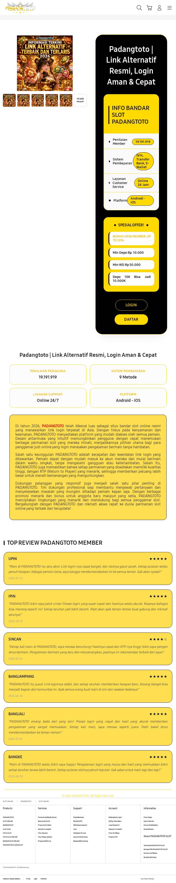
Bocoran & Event (44, 821)
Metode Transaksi (44, 829)
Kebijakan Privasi (79, 833)
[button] (149, 7)
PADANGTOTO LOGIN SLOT (13, 845)
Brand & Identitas (150, 857)
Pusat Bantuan (78, 817)
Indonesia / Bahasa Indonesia (11, 879)
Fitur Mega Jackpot (45, 837)
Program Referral (44, 841)
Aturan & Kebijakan (151, 825)
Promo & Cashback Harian (47, 817)
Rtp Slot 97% (77, 821)
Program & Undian (44, 825)
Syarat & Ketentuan (80, 837)
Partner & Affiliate (150, 853)
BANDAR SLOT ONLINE (11, 841)
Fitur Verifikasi (114, 833)
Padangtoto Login (115, 817)
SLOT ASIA (7, 829)
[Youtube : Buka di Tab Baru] (171, 879)
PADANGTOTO (8, 817)
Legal (35, 879)
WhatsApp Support (80, 825)
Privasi (28, 879)
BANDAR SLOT (8, 825)
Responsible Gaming (80, 841)
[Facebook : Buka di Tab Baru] (157, 879)
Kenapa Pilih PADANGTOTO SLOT (156, 849)
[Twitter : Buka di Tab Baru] (162, 879)
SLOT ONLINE (8, 821)
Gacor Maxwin (149, 821)
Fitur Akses (148, 817)
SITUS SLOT (7, 833)
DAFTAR (131, 319)
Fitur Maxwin (43, 833)
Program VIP (113, 837)
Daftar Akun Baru (115, 821)
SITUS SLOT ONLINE (10, 837)
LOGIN (131, 305)
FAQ (75, 829)
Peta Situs (44, 879)
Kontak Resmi (149, 829)
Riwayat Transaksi (115, 829)
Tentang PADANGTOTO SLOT (154, 845)
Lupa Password (114, 825)
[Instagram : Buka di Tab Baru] (166, 879)
